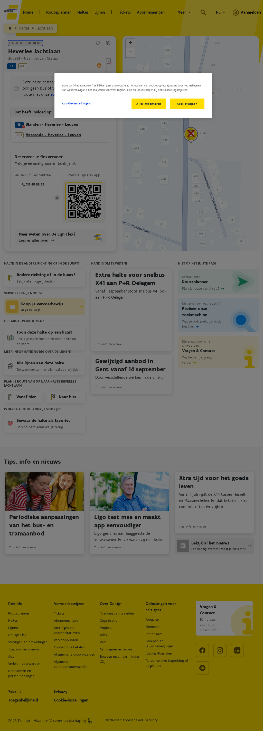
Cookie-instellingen (76, 103)
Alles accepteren (148, 103)
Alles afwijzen (187, 103)
